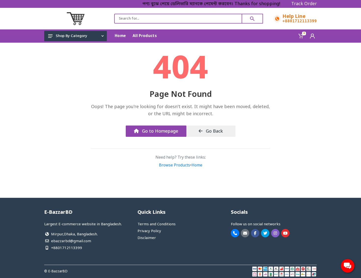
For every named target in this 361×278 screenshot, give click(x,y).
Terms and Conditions (157, 224)
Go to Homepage (159, 131)
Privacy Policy (149, 231)
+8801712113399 (299, 21)
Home (197, 165)
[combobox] (178, 19)
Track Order (304, 4)
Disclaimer (147, 238)
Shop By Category (71, 36)
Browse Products (174, 165)
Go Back (214, 131)
